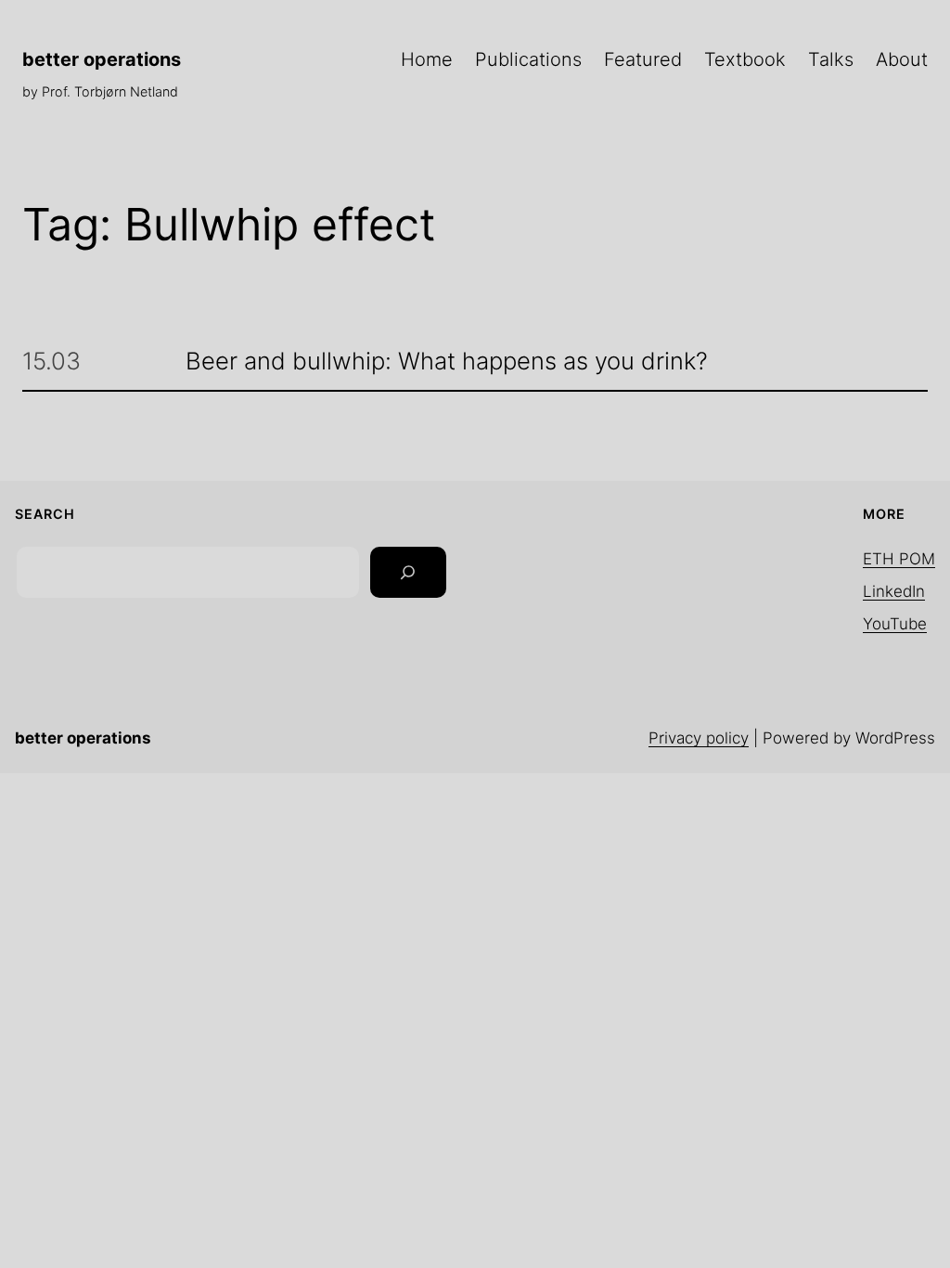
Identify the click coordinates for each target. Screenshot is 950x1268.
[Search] (408, 573)
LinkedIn (894, 591)
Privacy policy (698, 738)
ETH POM (899, 559)
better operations (101, 59)
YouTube (895, 624)
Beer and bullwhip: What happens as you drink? (447, 361)
